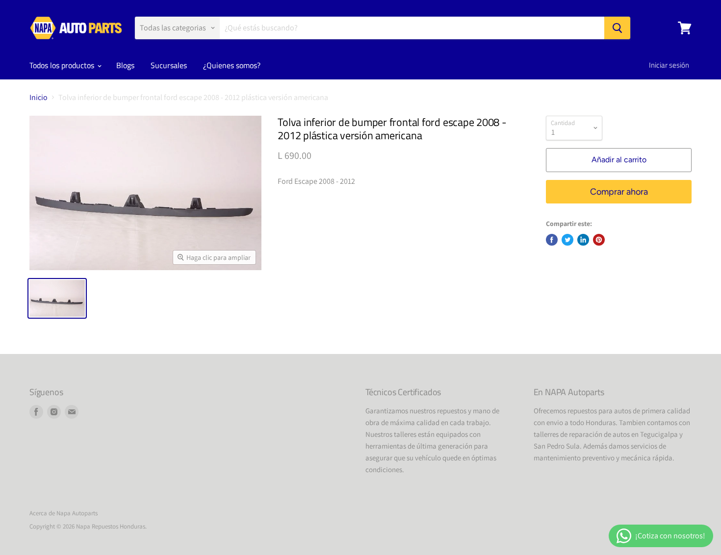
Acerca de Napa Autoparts (63, 513)
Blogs (125, 65)
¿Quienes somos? (231, 65)
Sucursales (169, 65)
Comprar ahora (619, 191)
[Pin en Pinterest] (599, 240)
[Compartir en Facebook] (552, 240)
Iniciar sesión (669, 65)
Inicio (38, 97)
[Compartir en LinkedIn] (583, 240)
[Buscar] (617, 28)
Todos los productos (62, 65)
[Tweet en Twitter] (567, 240)
